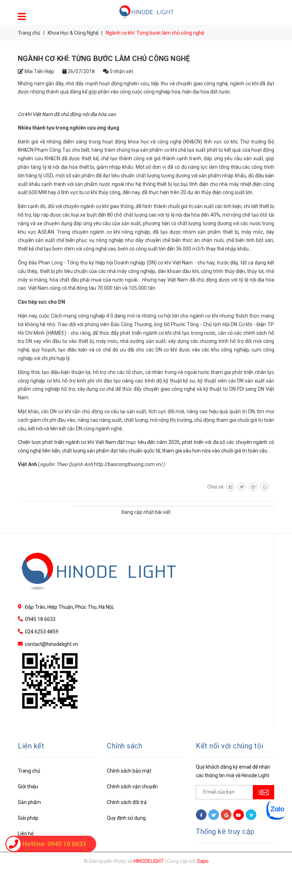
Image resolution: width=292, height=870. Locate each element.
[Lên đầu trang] (277, 848)
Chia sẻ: (215, 487)
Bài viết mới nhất (44, 504)
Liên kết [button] (31, 746)
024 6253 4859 (41, 631)
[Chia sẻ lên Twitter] (242, 486)
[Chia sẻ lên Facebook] (230, 486)
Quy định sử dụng (126, 818)
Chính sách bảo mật (129, 771)
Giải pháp (28, 818)
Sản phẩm (29, 802)
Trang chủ (29, 771)
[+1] (264, 486)
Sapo (203, 861)
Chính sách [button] (124, 746)
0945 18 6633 (40, 619)
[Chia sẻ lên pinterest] (253, 486)
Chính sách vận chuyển (132, 786)
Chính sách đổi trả (127, 802)
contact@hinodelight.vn (51, 644)
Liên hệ (25, 833)
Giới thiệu (28, 786)
